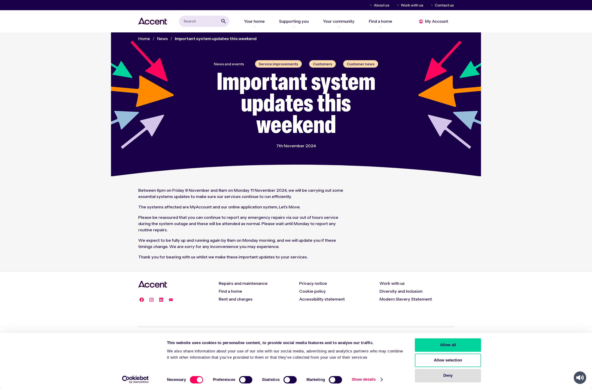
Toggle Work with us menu (397, 5)
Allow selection (448, 360)
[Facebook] (141, 299)
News (162, 38)
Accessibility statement (322, 299)
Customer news (360, 64)
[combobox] (204, 21)
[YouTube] (170, 299)
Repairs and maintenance (243, 283)
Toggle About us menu (370, 5)
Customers (322, 64)
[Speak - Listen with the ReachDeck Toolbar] (580, 377)
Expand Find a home (380, 26)
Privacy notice (313, 283)
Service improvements (278, 64)
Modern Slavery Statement (405, 299)
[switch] (245, 379)
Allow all (448, 345)
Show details (364, 379)
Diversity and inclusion (400, 291)
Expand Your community (338, 26)
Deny (448, 375)
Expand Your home (254, 26)
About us (381, 5)
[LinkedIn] (161, 299)
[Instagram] (151, 299)
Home (144, 38)
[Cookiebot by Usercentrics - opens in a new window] (135, 379)
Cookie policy (312, 291)
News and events (229, 64)
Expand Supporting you (293, 26)
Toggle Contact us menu (431, 5)
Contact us (444, 5)
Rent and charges (236, 299)
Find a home (230, 291)
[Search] (223, 21)
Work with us (412, 5)
